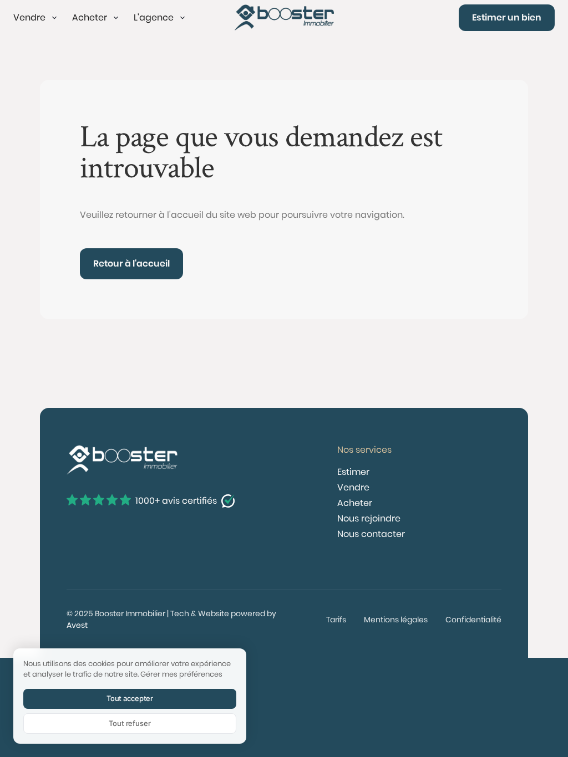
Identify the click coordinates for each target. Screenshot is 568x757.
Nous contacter (371, 534)
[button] (36, 17)
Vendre (353, 487)
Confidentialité (473, 619)
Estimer (353, 472)
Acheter (354, 503)
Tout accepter (129, 698)
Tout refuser (129, 723)
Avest (77, 625)
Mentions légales (396, 619)
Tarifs (336, 619)
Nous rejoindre (368, 518)
